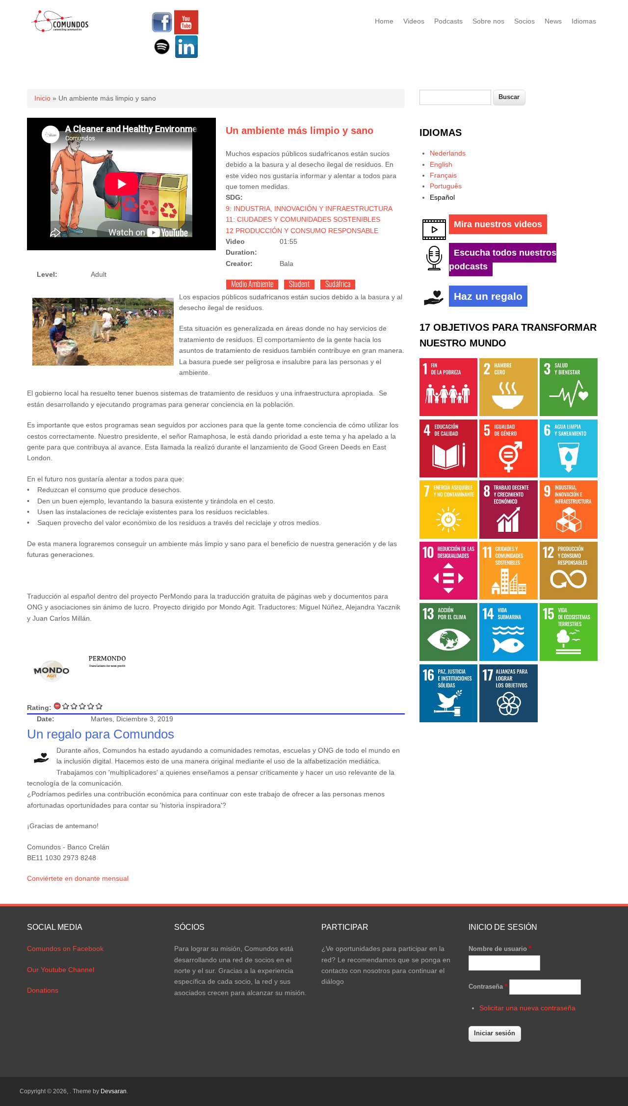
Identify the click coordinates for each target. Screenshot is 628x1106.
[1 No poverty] (448, 414)
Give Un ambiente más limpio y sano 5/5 (99, 706)
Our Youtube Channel (60, 970)
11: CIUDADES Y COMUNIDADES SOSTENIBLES (303, 219)
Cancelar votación (57, 706)
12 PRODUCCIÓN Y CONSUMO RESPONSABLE (302, 231)
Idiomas (584, 21)
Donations (42, 990)
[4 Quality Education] (448, 475)
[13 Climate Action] (448, 658)
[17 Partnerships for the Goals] (508, 720)
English (441, 164)
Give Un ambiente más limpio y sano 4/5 (91, 706)
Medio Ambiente (252, 285)
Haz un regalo (488, 296)
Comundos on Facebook (65, 948)
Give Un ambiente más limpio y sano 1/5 (66, 706)
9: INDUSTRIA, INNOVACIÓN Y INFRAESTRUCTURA (309, 208)
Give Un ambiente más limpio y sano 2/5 (74, 706)
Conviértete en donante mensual (78, 878)
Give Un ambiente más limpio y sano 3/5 (82, 706)
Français (443, 175)
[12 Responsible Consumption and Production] (569, 597)
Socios (524, 21)
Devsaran (114, 1091)
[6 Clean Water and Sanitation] (569, 475)
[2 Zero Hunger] (508, 414)
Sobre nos (488, 21)
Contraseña (488, 986)
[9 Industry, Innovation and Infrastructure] (569, 536)
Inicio (42, 98)
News (553, 21)
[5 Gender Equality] (508, 475)
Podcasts (448, 21)
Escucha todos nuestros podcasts (502, 259)
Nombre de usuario (500, 948)
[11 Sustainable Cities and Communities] (508, 597)
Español (442, 197)
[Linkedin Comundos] (186, 56)
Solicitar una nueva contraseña (527, 1008)
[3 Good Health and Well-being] (569, 414)
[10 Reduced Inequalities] (448, 597)
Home (384, 21)
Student (299, 285)
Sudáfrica (337, 285)
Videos (413, 21)
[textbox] (455, 97)
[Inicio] (60, 30)
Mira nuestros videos (498, 224)
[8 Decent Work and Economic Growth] (508, 536)
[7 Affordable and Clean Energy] (448, 536)
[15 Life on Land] (569, 658)
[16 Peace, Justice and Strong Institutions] (448, 720)
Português (446, 186)
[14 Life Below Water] (508, 658)
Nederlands (448, 153)
